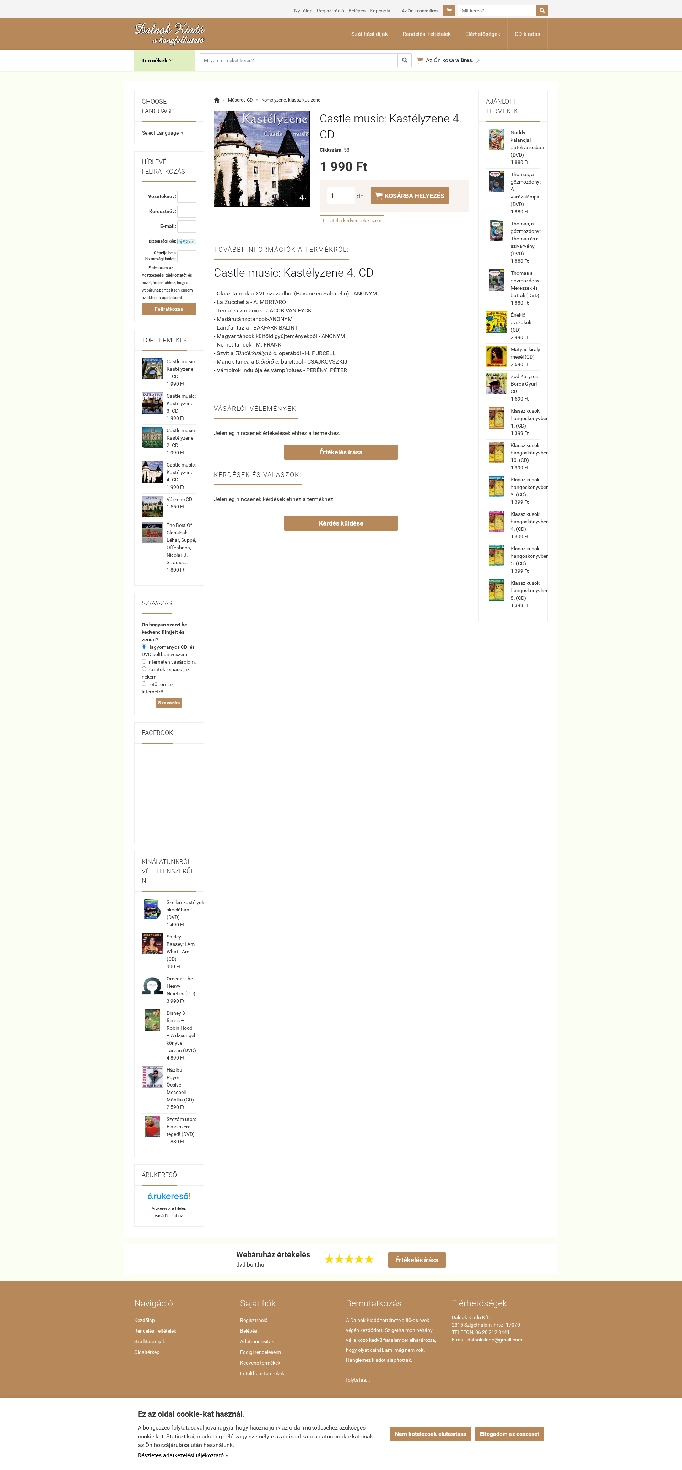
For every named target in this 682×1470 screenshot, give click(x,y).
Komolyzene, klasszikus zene (290, 100)
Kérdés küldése (341, 523)
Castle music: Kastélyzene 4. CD (181, 472)
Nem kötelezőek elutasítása (430, 1434)
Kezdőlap (144, 1320)
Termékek (157, 60)
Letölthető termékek (262, 1373)
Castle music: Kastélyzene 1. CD (181, 369)
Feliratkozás (169, 309)
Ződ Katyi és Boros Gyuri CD (524, 384)
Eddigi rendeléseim (260, 1352)
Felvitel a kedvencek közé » (352, 220)
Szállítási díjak (369, 34)
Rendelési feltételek (426, 34)
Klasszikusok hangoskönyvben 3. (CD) (530, 487)
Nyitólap (303, 10)
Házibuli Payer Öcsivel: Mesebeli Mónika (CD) (180, 1084)
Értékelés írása (341, 452)
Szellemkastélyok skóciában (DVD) (185, 909)
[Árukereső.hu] (169, 1198)
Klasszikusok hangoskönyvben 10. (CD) (530, 452)
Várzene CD (179, 499)
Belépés (357, 10)
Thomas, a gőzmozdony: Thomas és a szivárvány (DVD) (526, 238)
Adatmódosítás (257, 1341)
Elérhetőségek (482, 34)
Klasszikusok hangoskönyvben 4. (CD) (530, 521)
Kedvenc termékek (260, 1363)
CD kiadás (527, 34)
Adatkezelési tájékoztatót (164, 275)
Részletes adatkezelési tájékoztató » (183, 1455)
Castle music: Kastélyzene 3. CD (181, 403)
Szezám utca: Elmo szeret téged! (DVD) (181, 1126)
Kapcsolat (381, 10)
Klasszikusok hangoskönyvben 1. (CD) (530, 418)
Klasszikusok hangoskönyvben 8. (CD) (530, 590)
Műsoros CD (240, 100)
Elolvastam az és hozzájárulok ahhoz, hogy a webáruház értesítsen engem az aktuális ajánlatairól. (167, 283)
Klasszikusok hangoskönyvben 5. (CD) (530, 556)
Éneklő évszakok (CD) (521, 322)
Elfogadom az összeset (509, 1434)
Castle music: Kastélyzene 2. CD (181, 438)
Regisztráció (330, 10)
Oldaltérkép (146, 1352)
